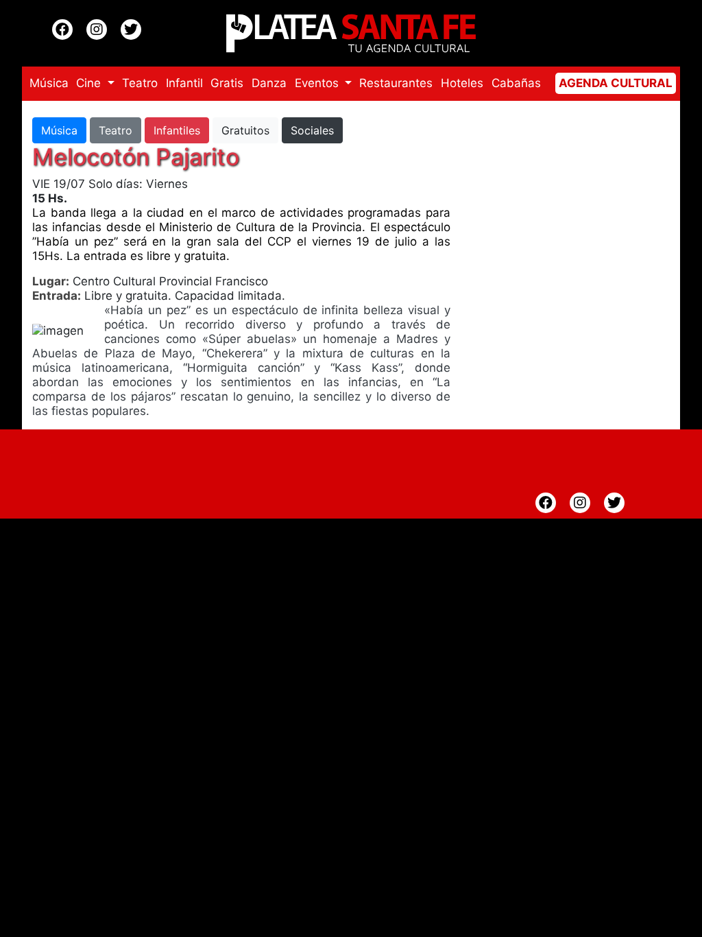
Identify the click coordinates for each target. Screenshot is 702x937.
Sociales (312, 130)
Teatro (140, 83)
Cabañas (516, 83)
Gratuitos (245, 130)
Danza (269, 83)
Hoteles (462, 83)
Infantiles (177, 130)
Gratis (226, 83)
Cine (90, 83)
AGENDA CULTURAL (616, 83)
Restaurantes (396, 83)
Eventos (318, 83)
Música (49, 83)
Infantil (184, 83)
